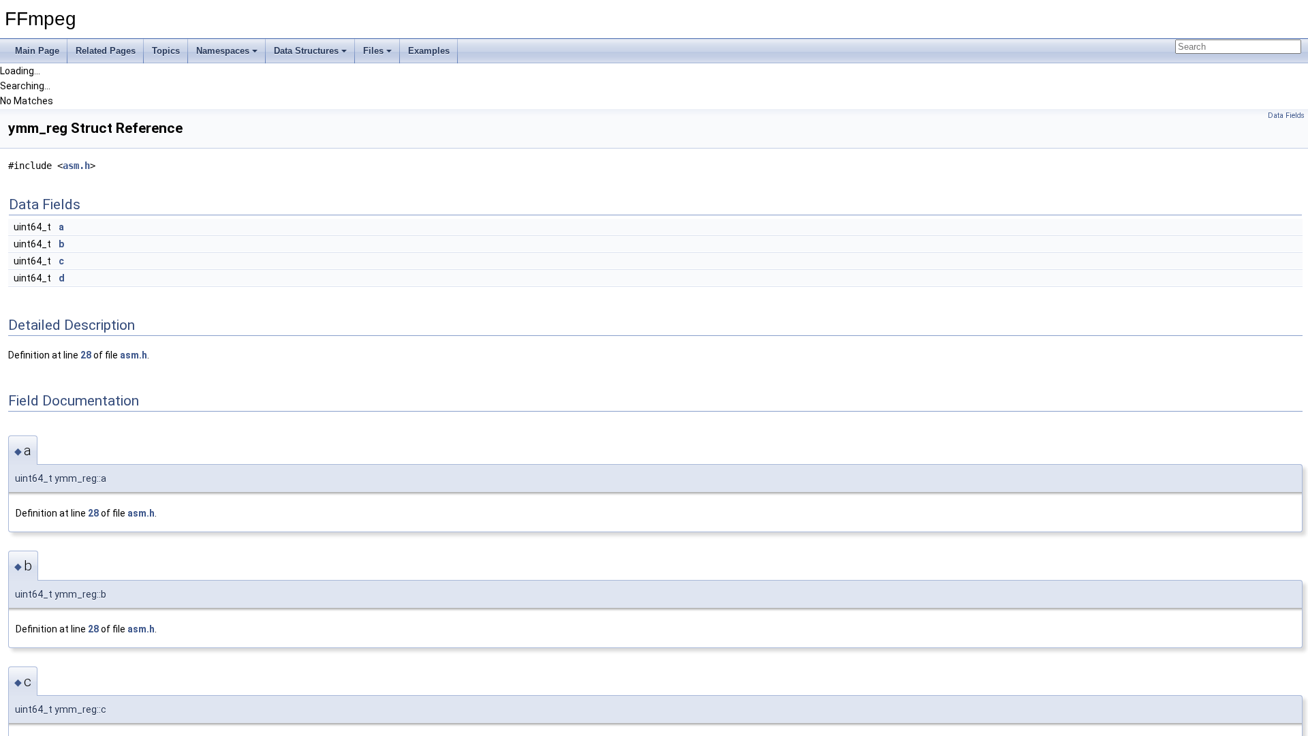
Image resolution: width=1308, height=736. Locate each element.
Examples (429, 51)
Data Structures (306, 51)
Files (373, 51)
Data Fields (1286, 115)
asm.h (76, 165)
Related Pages (106, 51)
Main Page (37, 51)
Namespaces (222, 51)
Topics (166, 51)
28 (85, 355)
